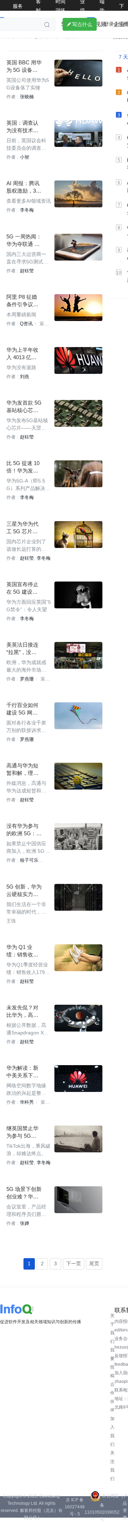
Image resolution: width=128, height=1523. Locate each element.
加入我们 (112, 1431)
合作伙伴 (112, 1397)
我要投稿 (112, 1363)
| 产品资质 (125, 1507)
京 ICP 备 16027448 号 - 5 (75, 1507)
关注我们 (112, 1465)
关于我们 (112, 1328)
